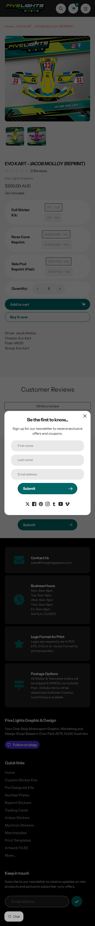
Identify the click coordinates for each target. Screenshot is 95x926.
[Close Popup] (85, 416)
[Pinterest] (41, 503)
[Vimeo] (67, 503)
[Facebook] (34, 503)
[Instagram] (47, 503)
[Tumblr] (54, 503)
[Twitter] (27, 503)
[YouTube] (61, 503)
